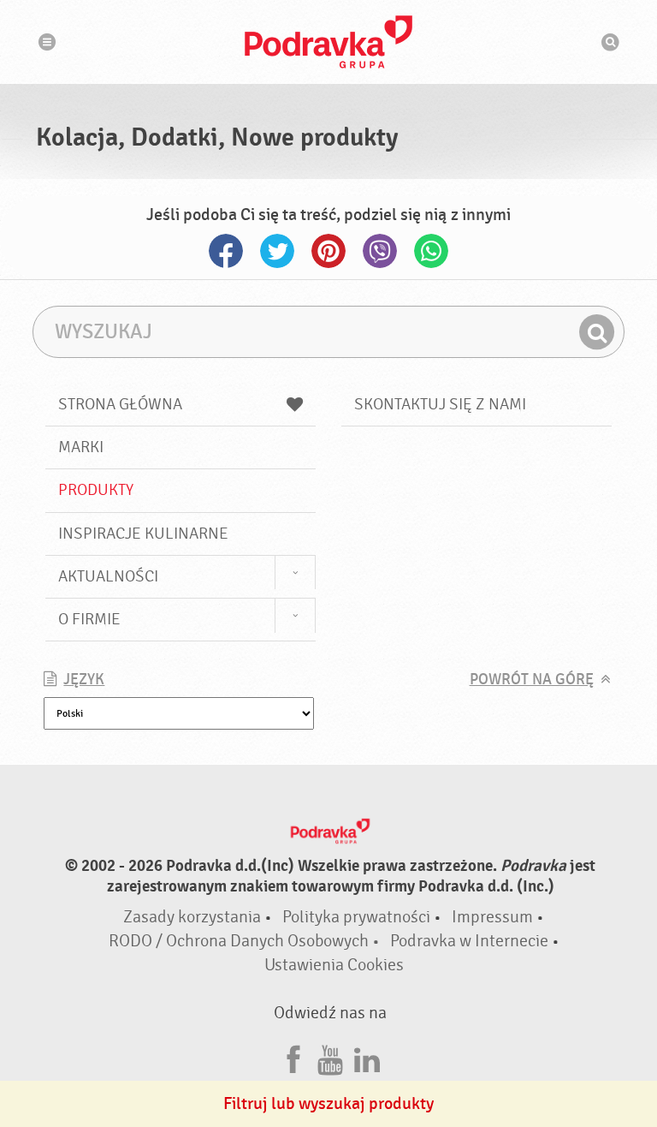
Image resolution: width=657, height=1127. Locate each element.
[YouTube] (330, 1057)
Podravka (328, 42)
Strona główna (120, 404)
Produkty (95, 489)
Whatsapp (431, 251)
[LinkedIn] (367, 1057)
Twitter (277, 251)
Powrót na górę (532, 680)
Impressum (492, 917)
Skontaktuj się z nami (440, 404)
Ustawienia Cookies (334, 965)
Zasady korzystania (192, 917)
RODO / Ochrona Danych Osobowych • (246, 941)
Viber (380, 251)
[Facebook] (293, 1057)
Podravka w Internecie (469, 941)
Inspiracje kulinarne (143, 533)
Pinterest (328, 251)
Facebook (226, 251)
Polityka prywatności (356, 917)
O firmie (89, 619)
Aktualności (108, 576)
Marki (81, 447)
